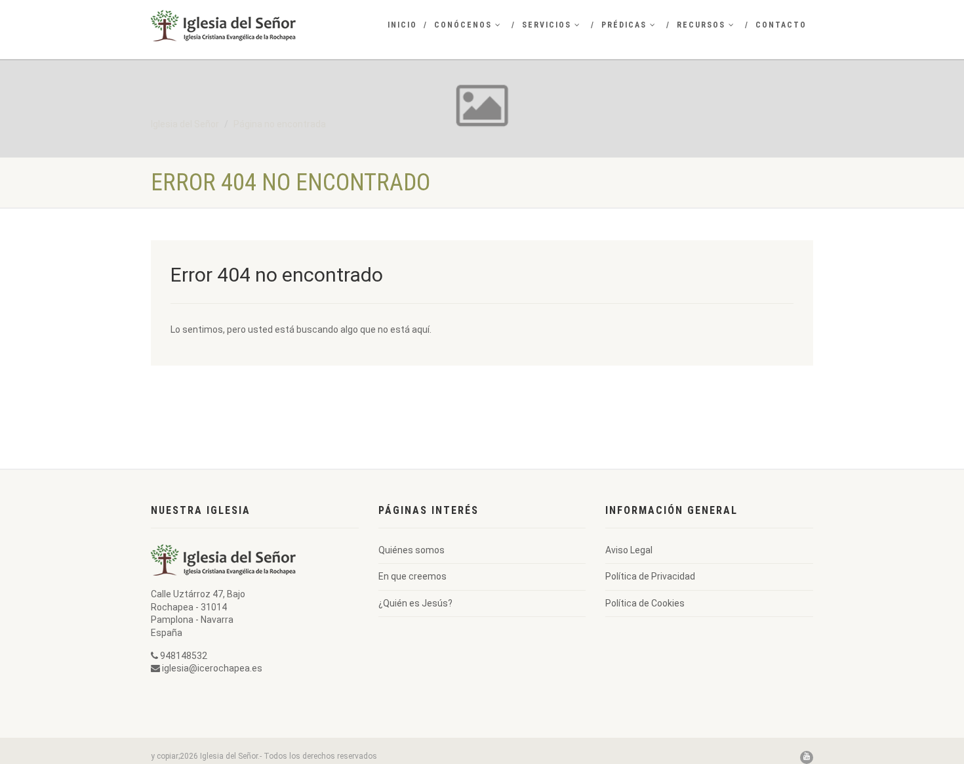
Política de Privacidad (650, 576)
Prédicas (624, 25)
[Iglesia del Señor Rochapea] (255, 25)
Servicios (546, 25)
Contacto (781, 25)
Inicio (402, 25)
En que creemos (412, 576)
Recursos (701, 25)
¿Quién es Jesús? (415, 603)
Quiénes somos (411, 550)
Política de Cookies (645, 603)
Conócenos (463, 25)
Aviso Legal (629, 550)
